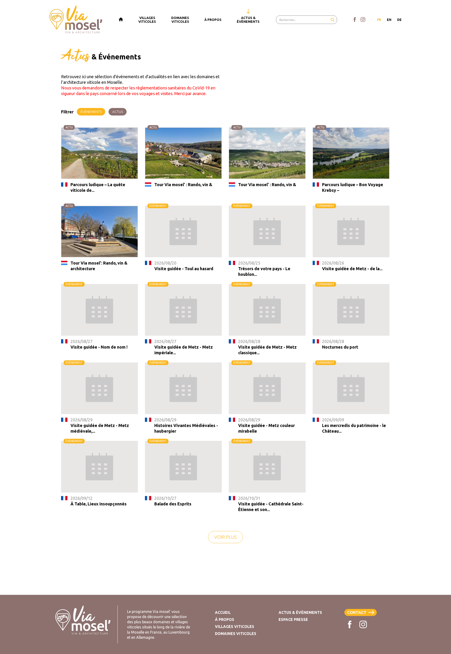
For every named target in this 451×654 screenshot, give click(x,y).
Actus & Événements (300, 612)
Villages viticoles (234, 626)
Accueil (223, 612)
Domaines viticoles (235, 633)
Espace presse (293, 619)
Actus (117, 112)
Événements (91, 112)
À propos (224, 619)
